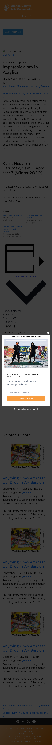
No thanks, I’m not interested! (26, 409)
